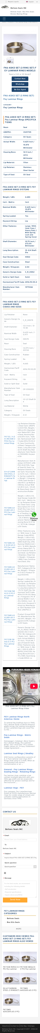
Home (4, 22)
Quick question (10, 863)
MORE (18, 929)
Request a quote (13, 2)
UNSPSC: (7, 132)
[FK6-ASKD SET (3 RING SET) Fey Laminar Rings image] (20, 45)
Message (7, 878)
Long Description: (10, 250)
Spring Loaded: (9, 216)
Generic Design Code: (12, 272)
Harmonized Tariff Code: (14, 282)
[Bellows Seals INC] (5, 7)
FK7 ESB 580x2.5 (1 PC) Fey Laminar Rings (9, 643)
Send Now (15, 899)
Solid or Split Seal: (11, 277)
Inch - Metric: (9, 202)
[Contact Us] (34, 516)
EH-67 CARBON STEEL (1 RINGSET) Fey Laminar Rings (9, 476)
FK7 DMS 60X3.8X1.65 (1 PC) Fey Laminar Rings (9, 570)
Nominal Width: (9, 207)
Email (6, 836)
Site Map (23, 1026)
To (5, 845)
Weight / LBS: (9, 197)
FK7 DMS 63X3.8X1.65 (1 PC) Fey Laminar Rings (9, 618)
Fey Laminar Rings (22, 22)
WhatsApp (20, 84)
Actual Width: (9, 142)
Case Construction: (11, 262)
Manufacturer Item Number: (11, 288)
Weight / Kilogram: (11, 267)
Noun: (5, 127)
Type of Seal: (9, 175)
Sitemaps (31, 1026)
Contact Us (15, 1026)
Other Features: (10, 226)
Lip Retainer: (9, 167)
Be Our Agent (20, 90)
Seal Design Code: (11, 257)
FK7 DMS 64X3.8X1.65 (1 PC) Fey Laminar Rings (9, 511)
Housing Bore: (9, 152)
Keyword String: (10, 221)
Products (11, 22)
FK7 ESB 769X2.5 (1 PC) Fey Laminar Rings (9, 594)
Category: (7, 137)
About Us (5, 1026)
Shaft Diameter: (10, 241)
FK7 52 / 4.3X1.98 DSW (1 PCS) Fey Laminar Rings (9, 440)
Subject (7, 854)
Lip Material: (9, 163)
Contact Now (20, 79)
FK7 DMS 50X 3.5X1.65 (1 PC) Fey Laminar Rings (9, 546)
